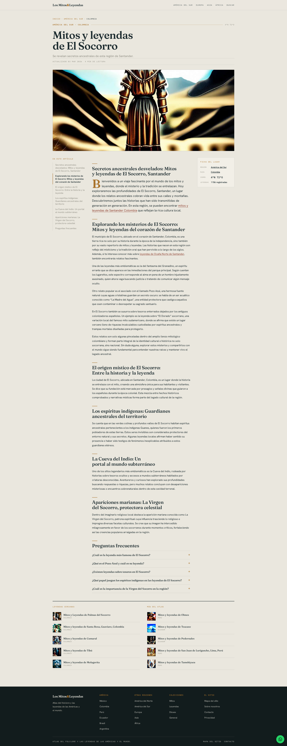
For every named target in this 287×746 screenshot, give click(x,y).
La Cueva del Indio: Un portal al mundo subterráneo (69, 211)
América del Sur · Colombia (71, 25)
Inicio (56, 19)
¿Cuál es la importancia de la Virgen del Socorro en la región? (130, 588)
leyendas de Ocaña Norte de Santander (162, 254)
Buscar (230, 5)
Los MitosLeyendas (68, 5)
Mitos (172, 700)
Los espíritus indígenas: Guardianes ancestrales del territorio (69, 201)
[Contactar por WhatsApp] (280, 739)
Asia (209, 5)
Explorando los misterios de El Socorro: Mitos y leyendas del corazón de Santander (69, 178)
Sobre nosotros (212, 706)
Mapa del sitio (211, 700)
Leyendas (174, 706)
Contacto (209, 712)
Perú (102, 712)
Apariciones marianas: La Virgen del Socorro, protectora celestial (67, 220)
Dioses (172, 712)
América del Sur (183, 5)
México (103, 700)
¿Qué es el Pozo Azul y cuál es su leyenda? (118, 563)
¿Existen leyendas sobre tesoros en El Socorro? (121, 571)
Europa (200, 5)
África (219, 5)
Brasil (102, 723)
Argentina (104, 728)
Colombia (92, 19)
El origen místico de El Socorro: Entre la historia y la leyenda (70, 190)
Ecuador (104, 717)
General (173, 717)
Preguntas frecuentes (65, 228)
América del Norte (144, 700)
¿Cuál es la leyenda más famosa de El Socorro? (121, 555)
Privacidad (209, 717)
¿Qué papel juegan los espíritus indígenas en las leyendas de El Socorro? (137, 580)
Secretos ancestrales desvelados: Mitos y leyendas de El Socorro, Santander (70, 167)
